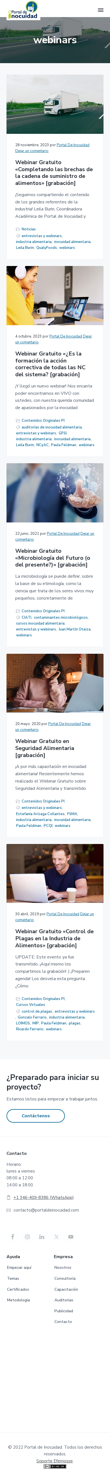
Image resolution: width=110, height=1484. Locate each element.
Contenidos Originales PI (43, 420)
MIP (35, 1023)
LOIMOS (23, 1023)
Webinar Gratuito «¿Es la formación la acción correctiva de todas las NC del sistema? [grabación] (50, 364)
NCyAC (42, 445)
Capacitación (66, 1289)
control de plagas (37, 1011)
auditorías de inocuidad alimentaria (52, 427)
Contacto (63, 1321)
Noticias (29, 229)
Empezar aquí (19, 1267)
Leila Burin (25, 247)
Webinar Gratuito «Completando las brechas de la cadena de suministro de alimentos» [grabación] (54, 173)
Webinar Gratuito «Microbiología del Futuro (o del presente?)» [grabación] (52, 558)
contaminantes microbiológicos (61, 617)
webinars (67, 247)
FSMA (72, 813)
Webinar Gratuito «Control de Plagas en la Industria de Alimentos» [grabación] (54, 938)
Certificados (18, 1289)
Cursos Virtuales (30, 1004)
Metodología (18, 1300)
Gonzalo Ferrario (32, 1017)
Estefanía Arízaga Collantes (40, 813)
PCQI (48, 825)
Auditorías (63, 1300)
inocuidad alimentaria (72, 241)
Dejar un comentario (32, 150)
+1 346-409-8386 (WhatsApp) (44, 1197)
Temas (13, 1278)
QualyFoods (46, 247)
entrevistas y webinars (42, 235)
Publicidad (63, 1311)
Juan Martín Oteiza (75, 629)
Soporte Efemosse (54, 1461)
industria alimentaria (34, 241)
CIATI (26, 617)
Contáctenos (36, 1116)
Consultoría (65, 1278)
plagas (74, 1023)
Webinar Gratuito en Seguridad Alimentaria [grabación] (44, 748)
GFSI (63, 433)
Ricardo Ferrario (29, 1029)
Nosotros (62, 1267)
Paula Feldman (63, 445)
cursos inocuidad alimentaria (40, 623)
